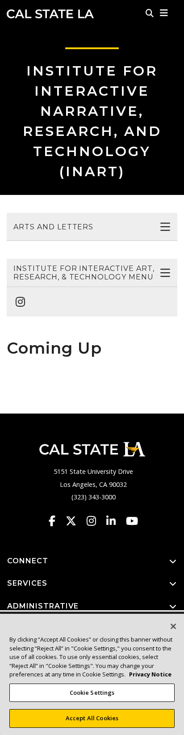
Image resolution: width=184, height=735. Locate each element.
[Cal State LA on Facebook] (56, 521)
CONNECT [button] (27, 561)
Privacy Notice (150, 674)
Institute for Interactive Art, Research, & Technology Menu (84, 272)
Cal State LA (50, 13)
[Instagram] (17, 297)
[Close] (173, 626)
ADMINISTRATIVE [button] (43, 606)
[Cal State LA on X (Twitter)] (75, 521)
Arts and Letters (53, 227)
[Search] (150, 13)
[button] (164, 13)
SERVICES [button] (27, 583)
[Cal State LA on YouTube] (132, 521)
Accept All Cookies (92, 718)
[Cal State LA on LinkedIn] (115, 521)
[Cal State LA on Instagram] (96, 521)
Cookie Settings (92, 693)
